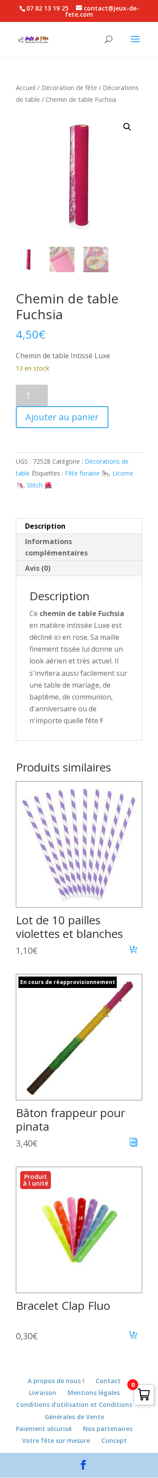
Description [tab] (45, 526)
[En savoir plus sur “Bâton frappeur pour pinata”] (133, 1143)
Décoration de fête (69, 87)
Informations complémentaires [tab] (56, 547)
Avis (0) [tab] (37, 568)
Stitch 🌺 (39, 485)
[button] (127, 127)
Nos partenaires (108, 1428)
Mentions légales (94, 1392)
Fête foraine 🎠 (87, 473)
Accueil (26, 87)
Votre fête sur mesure (56, 1440)
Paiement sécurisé (44, 1428)
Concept (114, 1440)
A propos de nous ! (56, 1381)
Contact (108, 1381)
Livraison (42, 1392)
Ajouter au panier (62, 417)
